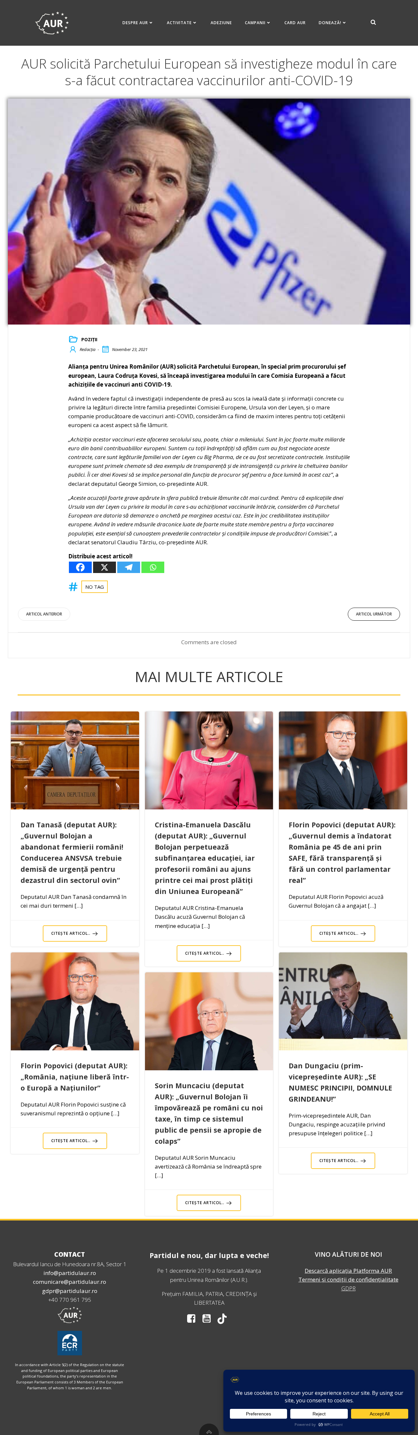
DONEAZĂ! (330, 22)
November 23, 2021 (130, 349)
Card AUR (295, 22)
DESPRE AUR (135, 22)
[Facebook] (80, 567)
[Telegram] (128, 567)
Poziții (89, 339)
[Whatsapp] (152, 567)
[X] (104, 567)
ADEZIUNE (221, 22)
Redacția (87, 349)
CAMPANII (255, 22)
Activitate (179, 22)
